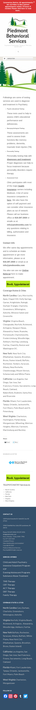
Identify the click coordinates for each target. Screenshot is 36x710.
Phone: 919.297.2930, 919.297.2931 (14, 532)
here (9, 200)
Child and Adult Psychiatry (15, 562)
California (8, 492)
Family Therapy (10, 595)
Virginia (7, 498)
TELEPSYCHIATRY (11, 485)
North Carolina (10, 489)
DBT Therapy (9, 591)
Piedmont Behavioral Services (17, 35)
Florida (7, 494)
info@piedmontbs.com (9, 534)
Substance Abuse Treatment (15, 576)
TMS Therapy (9, 581)
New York (8, 496)
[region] (18, 462)
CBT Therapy (9, 584)
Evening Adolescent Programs (16, 572)
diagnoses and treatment (19, 159)
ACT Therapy (9, 588)
